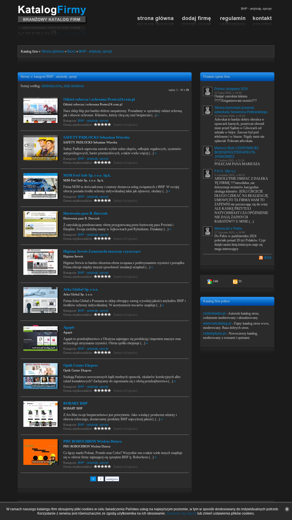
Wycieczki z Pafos (228, 229)
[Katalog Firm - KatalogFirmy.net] (53, 8)
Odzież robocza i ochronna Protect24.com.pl (99, 99)
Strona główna (52, 51)
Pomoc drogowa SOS (231, 89)
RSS (267, 258)
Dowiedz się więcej (181, 513)
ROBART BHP (75, 403)
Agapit (68, 327)
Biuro (71, 51)
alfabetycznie (51, 86)
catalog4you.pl (214, 333)
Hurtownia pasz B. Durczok (85, 213)
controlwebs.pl (214, 313)
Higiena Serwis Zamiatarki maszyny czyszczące (102, 251)
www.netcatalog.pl (217, 323)
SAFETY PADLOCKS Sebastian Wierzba (96, 137)
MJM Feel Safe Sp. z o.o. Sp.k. (87, 175)
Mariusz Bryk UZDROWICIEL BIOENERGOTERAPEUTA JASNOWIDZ (236, 152)
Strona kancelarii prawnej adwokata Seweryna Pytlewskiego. (241, 110)
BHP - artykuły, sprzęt (95, 51)
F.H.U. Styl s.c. (225, 171)
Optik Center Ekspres (80, 365)
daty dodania (74, 86)
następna (112, 479)
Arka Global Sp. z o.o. (80, 289)
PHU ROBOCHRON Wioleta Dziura (92, 441)
